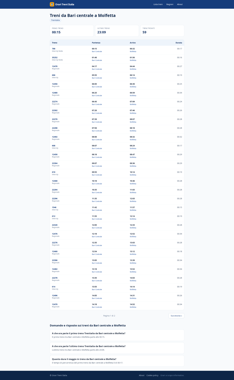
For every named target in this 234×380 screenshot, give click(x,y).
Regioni (169, 4)
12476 (54, 233)
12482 (54, 269)
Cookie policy (152, 375)
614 (53, 286)
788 (53, 48)
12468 (54, 181)
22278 (54, 278)
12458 (54, 154)
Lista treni (158, 4)
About (180, 4)
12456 (54, 84)
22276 (54, 242)
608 (53, 145)
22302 (54, 110)
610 (53, 172)
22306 (54, 260)
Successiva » (176, 315)
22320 (54, 225)
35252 (54, 57)
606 (53, 75)
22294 (54, 189)
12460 (54, 251)
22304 (54, 163)
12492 (54, 136)
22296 (54, 198)
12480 (54, 92)
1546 (54, 207)
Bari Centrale (97, 51)
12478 (54, 66)
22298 (54, 128)
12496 (54, 295)
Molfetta (133, 51)
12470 (54, 304)
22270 (54, 119)
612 (53, 216)
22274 (54, 101)
